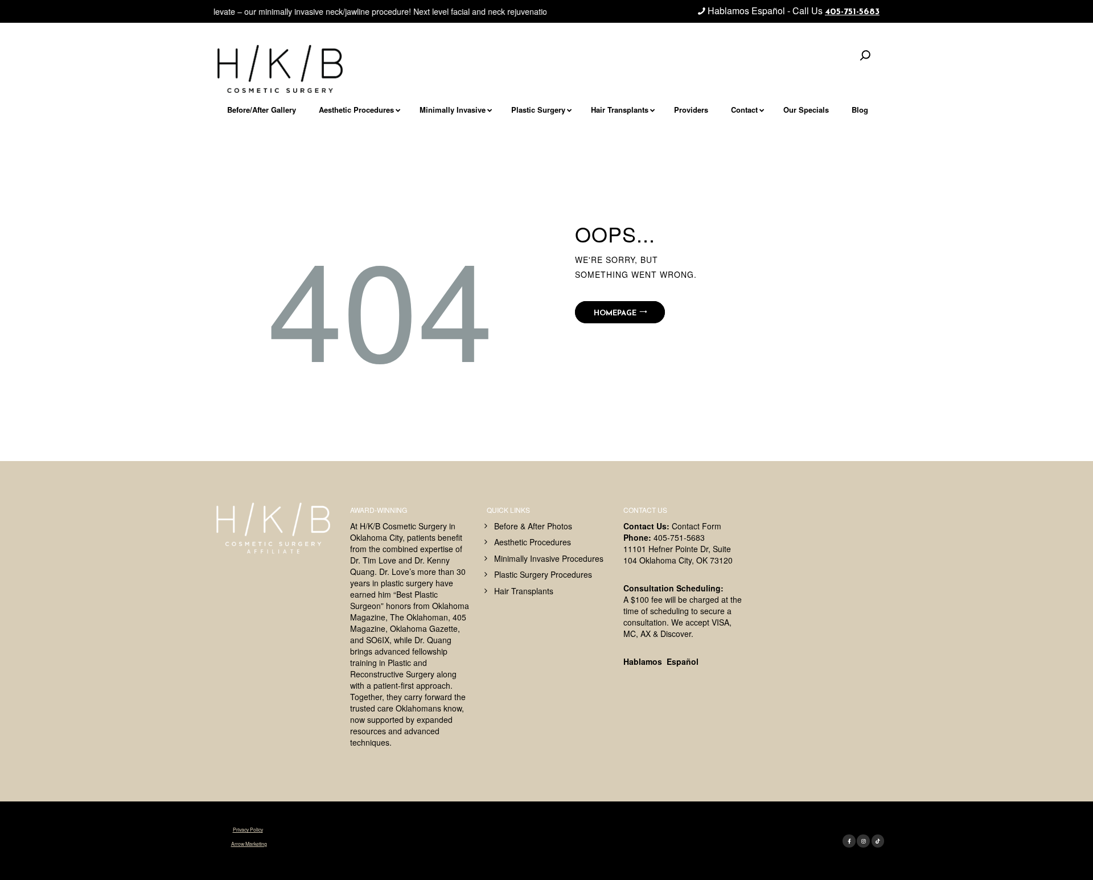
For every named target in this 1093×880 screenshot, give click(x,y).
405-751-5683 (852, 12)
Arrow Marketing (249, 843)
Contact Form (696, 526)
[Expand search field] (865, 55)
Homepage (615, 313)
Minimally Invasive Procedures (548, 558)
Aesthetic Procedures (532, 542)
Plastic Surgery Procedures (543, 574)
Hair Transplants (523, 591)
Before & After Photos (533, 526)
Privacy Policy (248, 829)
